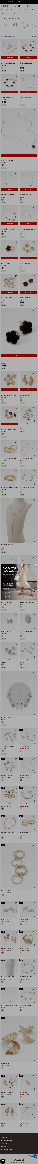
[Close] (36, 565)
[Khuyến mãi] (19, 582)
